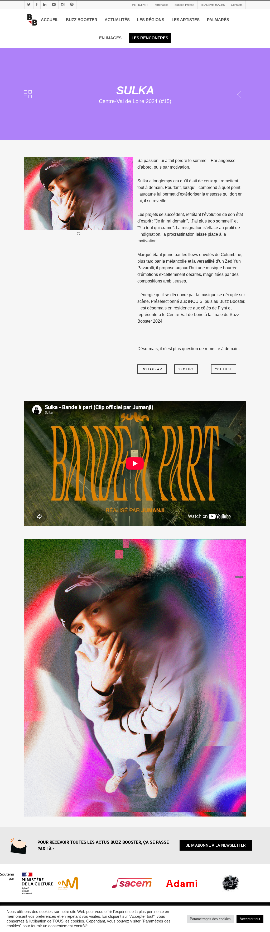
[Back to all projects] (28, 95)
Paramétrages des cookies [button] (210, 919)
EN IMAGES (110, 38)
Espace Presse (184, 4)
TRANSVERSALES (212, 4)
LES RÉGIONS (150, 19)
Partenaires (161, 4)
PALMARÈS (218, 19)
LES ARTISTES (186, 19)
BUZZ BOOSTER (81, 19)
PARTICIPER (139, 4)
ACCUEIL (50, 19)
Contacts (237, 4)
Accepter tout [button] (250, 919)
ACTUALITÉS (117, 19)
